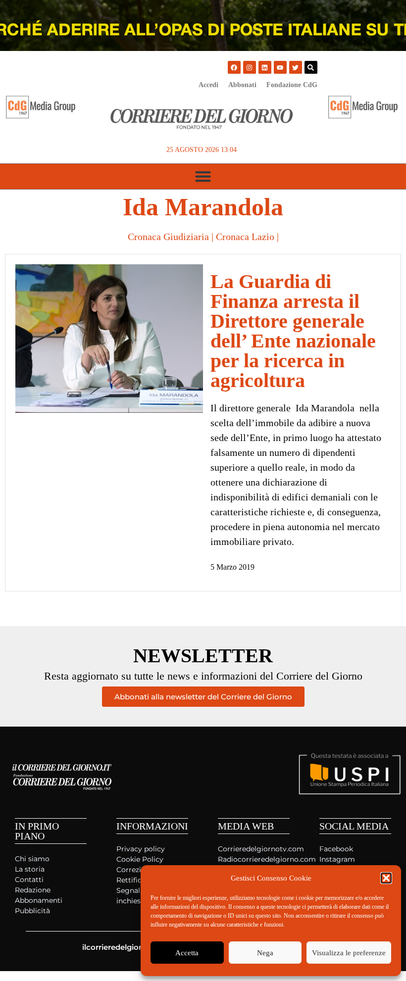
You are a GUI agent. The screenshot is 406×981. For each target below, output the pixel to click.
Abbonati (242, 85)
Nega (265, 953)
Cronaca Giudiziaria (168, 236)
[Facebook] (234, 67)
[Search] (310, 67)
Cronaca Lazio (245, 236)
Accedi (208, 85)
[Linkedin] (264, 67)
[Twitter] (295, 67)
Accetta (187, 953)
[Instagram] (249, 67)
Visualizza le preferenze (349, 953)
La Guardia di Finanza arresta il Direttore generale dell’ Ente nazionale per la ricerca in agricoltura (293, 331)
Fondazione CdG (291, 85)
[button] (386, 878)
